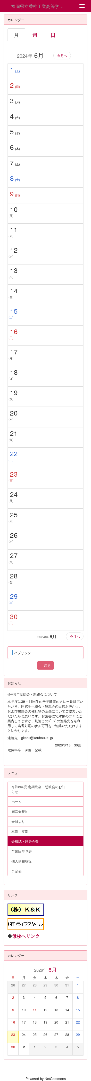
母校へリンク (26, 936)
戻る (47, 665)
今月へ (62, 55)
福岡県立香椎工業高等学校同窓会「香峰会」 (41, 6)
